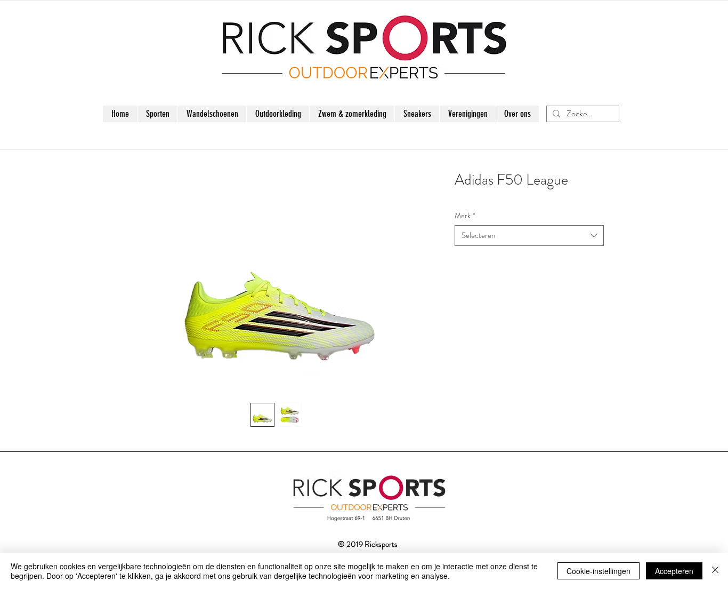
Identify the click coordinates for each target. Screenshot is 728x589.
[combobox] (529, 235)
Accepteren (674, 571)
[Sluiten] (715, 570)
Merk (465, 216)
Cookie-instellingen (598, 571)
